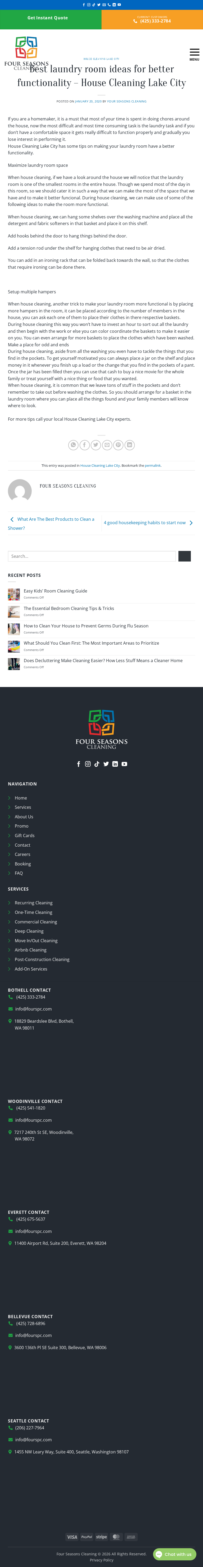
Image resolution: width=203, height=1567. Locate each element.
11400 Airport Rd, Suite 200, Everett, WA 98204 (60, 1243)
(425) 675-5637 (30, 1219)
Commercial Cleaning (36, 922)
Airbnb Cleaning (31, 950)
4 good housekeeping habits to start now (145, 523)
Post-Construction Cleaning (42, 959)
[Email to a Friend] (107, 445)
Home (21, 798)
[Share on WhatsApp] (73, 445)
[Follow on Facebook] (83, 5)
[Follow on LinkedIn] (114, 5)
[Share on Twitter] (96, 445)
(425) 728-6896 (30, 1323)
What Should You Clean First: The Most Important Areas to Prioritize (91, 643)
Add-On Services (31, 969)
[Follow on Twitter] (98, 5)
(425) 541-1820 (30, 1108)
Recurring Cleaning (34, 903)
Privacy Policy (101, 1559)
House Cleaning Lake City (100, 465)
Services (23, 807)
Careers (22, 854)
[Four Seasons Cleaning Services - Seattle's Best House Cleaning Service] (42, 53)
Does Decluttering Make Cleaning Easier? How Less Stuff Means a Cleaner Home (103, 660)
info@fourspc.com (33, 1009)
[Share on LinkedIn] (129, 445)
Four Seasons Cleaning (127, 101)
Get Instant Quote (48, 18)
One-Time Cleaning (33, 912)
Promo (22, 826)
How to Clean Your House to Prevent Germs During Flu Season (86, 625)
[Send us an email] (104, 5)
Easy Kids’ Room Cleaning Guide (55, 591)
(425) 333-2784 (155, 21)
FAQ (19, 873)
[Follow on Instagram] (88, 5)
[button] (194, 53)
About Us (24, 817)
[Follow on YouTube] (119, 5)
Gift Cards (25, 835)
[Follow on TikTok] (93, 5)
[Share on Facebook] (85, 445)
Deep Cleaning (29, 931)
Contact (22, 845)
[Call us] (109, 5)
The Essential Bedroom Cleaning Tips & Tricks (69, 608)
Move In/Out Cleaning (36, 941)
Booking (23, 864)
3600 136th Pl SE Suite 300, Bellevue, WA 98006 (60, 1347)
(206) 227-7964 (29, 1428)
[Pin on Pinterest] (118, 445)
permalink (153, 465)
